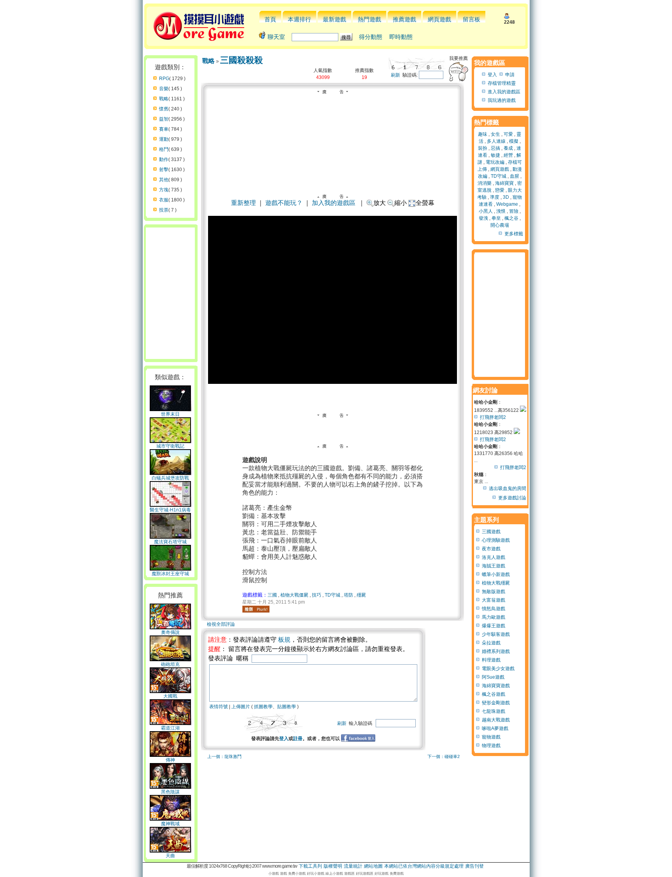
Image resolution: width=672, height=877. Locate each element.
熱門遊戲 (369, 19)
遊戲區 (349, 873)
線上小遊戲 (334, 873)
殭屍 (361, 595)
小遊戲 (273, 873)
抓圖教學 (263, 706)
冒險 (513, 211)
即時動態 (401, 36)
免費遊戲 (397, 873)
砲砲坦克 (170, 664)
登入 (284, 738)
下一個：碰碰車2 (443, 756)
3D (506, 197)
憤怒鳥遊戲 (493, 608)
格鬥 (163, 149)
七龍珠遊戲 (493, 711)
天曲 (170, 855)
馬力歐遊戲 (493, 617)
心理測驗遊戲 (496, 540)
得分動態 (370, 36)
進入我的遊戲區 (504, 92)
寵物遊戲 (491, 737)
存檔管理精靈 (502, 83)
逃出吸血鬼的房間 (507, 488)
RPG (164, 78)
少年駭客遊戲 (496, 634)
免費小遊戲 (297, 873)
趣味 (482, 134)
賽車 (163, 129)
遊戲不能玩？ (284, 203)
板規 (284, 639)
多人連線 (496, 141)
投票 (163, 210)
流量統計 (353, 866)
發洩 (483, 218)
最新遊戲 (334, 19)
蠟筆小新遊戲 (496, 574)
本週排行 (299, 19)
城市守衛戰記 (170, 446)
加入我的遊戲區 (333, 203)
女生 (495, 134)
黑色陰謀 (170, 792)
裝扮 (482, 148)
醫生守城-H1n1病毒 (170, 510)
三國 (272, 595)
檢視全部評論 (221, 624)
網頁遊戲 (439, 19)
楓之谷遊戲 (493, 694)
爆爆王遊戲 (493, 625)
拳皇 (496, 218)
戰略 (163, 99)
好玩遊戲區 (364, 873)
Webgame (507, 204)
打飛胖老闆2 (493, 417)
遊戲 (283, 873)
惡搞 (495, 148)
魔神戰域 (170, 823)
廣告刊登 (474, 866)
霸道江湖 (170, 728)
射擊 (163, 169)
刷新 (395, 75)
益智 (163, 119)
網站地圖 (373, 866)
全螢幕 (425, 203)
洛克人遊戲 (493, 557)
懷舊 (163, 109)
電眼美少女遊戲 (498, 668)
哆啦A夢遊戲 (495, 728)
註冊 (298, 738)
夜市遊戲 (491, 548)
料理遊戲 (491, 660)
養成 (508, 148)
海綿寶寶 (504, 183)
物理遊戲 (491, 745)
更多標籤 (513, 233)
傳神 (170, 760)
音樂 (163, 88)
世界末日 (170, 414)
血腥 (514, 176)
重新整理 (243, 203)
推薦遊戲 (404, 19)
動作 (163, 159)
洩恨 (501, 211)
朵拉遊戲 (491, 643)
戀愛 (499, 190)
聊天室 (276, 36)
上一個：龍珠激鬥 (224, 756)
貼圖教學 (286, 706)
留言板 (471, 19)
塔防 (348, 595)
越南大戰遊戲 (496, 720)
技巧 (316, 595)
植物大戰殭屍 (496, 583)
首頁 (270, 19)
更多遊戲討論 (512, 498)
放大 (379, 203)
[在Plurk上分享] (256, 609)
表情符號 (218, 706)
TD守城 (332, 595)
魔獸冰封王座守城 (170, 573)
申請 (509, 74)
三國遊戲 (491, 531)
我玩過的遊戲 (502, 100)
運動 (163, 139)
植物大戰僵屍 (294, 595)
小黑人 (486, 211)
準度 (494, 197)
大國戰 (170, 696)
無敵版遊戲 (493, 591)
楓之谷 (511, 218)
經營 (508, 155)
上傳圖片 (240, 706)
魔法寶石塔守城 (170, 541)
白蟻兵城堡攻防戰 (170, 478)
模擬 (513, 141)
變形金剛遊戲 (496, 702)
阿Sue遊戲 (493, 677)
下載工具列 (310, 866)
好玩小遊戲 (315, 873)
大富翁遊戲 (493, 600)
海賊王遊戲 (493, 566)
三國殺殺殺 (241, 60)
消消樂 (485, 183)
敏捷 (495, 155)
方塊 (163, 190)
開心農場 (499, 225)
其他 (163, 179)
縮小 (400, 203)
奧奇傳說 (170, 632)
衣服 (163, 200)
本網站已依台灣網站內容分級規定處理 (424, 866)
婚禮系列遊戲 (496, 651)
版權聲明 (333, 866)
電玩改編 (495, 162)
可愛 (508, 134)
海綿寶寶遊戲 (496, 685)
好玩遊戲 (381, 873)
